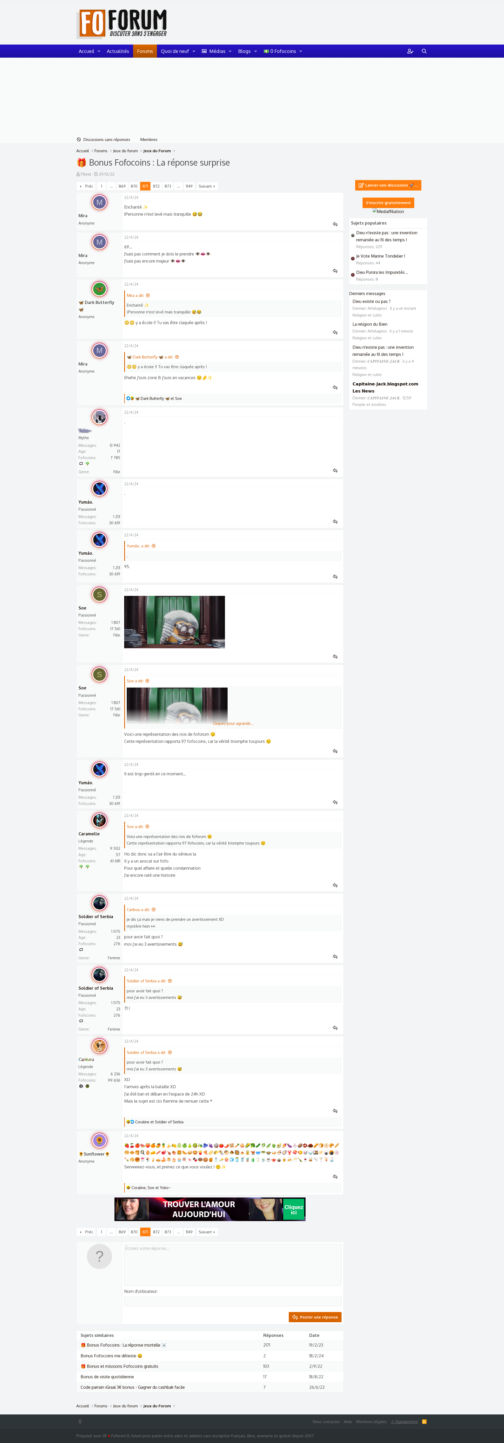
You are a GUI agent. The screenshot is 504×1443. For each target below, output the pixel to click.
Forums (145, 51)
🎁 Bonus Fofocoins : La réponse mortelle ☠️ (124, 1345)
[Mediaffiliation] (388, 211)
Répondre (336, 224)
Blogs (244, 51)
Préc (89, 186)
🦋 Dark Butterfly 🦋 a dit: (150, 357)
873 (168, 186)
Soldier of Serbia (95, 916)
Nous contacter (326, 1421)
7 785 (115, 457)
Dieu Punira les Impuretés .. (382, 272)
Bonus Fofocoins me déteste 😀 (112, 1355)
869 (122, 186)
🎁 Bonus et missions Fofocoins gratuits (119, 1366)
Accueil (86, 51)
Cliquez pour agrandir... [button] (233, 723)
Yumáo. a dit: (138, 545)
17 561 (115, 629)
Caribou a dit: (138, 909)
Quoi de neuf (175, 51)
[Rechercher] (424, 51)
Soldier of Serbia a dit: (146, 980)
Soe (82, 608)
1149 (189, 186)
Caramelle (89, 833)
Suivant (205, 186)
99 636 (114, 1080)
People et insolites (369, 404)
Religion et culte (367, 315)
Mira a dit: (135, 295)
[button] (99, 51)
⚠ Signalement (404, 1421)
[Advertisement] (252, 97)
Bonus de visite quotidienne (107, 1376)
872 (156, 186)
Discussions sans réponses (106, 139)
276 (117, 943)
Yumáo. (85, 502)
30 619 (114, 523)
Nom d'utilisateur (140, 1291)
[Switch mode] (81, 1421)
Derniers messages (367, 293)
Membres (149, 139)
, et (151, 1187)
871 (145, 186)
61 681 (115, 861)
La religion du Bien (370, 324)
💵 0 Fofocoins (280, 51)
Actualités (118, 51)
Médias (217, 51)
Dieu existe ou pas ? (372, 301)
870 (134, 186)
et (158, 398)
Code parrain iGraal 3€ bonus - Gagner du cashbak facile (133, 1387)
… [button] (111, 186)
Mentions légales (371, 1421)
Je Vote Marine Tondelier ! (380, 256)
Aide (348, 1421)
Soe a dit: (135, 680)
